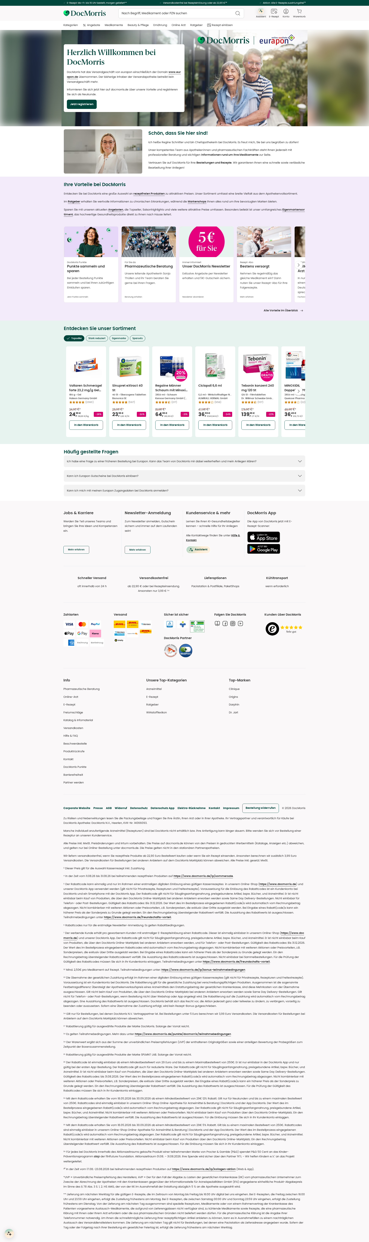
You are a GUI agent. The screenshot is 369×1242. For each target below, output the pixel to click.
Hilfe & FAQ (70, 736)
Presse (98, 808)
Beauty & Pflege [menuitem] (138, 25)
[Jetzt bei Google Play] (275, 549)
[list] (184, 265)
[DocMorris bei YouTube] (240, 623)
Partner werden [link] (73, 782)
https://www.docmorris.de (277, 884)
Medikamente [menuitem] (114, 25)
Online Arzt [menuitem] (179, 25)
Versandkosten (73, 728)
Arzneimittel (154, 689)
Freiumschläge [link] (73, 712)
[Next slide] (299, 265)
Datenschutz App (163, 808)
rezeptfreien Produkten (149, 193)
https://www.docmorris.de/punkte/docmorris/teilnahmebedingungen (183, 1034)
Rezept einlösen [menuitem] (222, 25)
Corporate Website (76, 808)
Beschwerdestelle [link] (75, 744)
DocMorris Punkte (74, 767)
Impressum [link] (231, 808)
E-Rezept (69, 704)
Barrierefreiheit (73, 775)
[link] (170, 650)
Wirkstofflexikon (156, 712)
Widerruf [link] (121, 808)
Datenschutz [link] (139, 808)
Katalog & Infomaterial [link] (78, 720)
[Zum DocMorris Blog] (217, 623)
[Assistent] (9, 1233)
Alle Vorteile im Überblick (281, 310)
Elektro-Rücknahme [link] (192, 808)
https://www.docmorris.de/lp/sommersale (203, 876)
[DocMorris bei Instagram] (233, 623)
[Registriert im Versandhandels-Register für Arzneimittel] (197, 626)
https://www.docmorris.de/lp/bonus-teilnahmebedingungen (203, 970)
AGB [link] (109, 808)
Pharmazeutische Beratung (81, 689)
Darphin (234, 704)
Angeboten (115, 209)
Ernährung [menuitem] (160, 25)
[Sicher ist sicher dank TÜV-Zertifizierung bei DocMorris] (169, 624)
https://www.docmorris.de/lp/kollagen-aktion (204, 1169)
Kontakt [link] (68, 759)
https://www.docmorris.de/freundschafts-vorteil (137, 917)
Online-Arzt (70, 697)
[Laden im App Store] (275, 537)
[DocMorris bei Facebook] (225, 623)
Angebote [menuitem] (93, 25)
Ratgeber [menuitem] (196, 25)
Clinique (234, 689)
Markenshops (197, 201)
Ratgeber (74, 201)
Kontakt (214, 808)
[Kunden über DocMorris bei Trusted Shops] (285, 629)
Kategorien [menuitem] (70, 25)
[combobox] (181, 13)
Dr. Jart (233, 712)
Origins (233, 697)
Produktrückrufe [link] (74, 751)
